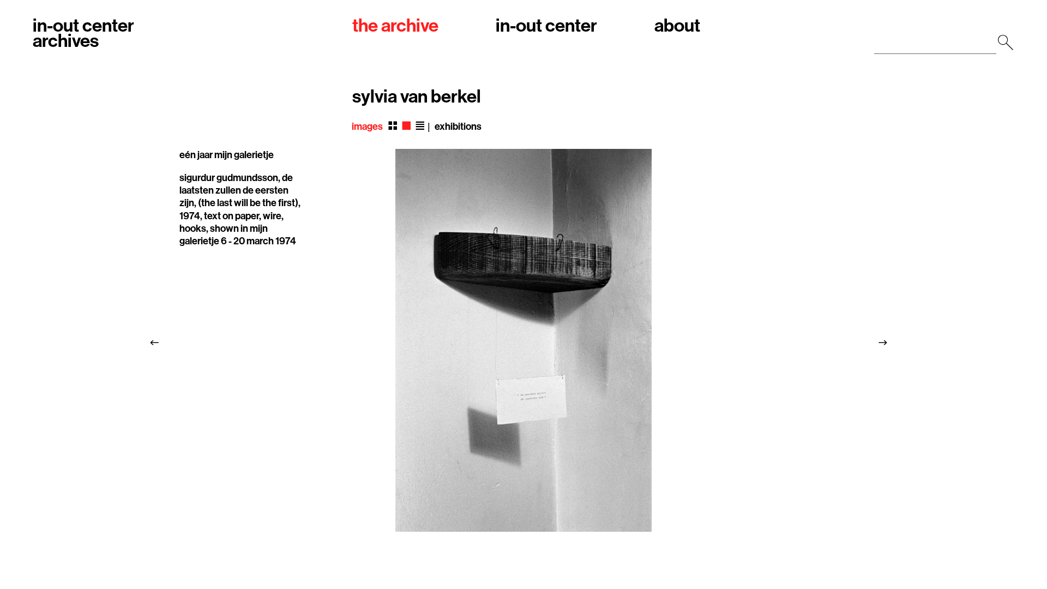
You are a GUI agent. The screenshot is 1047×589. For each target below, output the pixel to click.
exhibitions (458, 126)
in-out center (546, 26)
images (367, 126)
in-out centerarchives (83, 34)
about (677, 26)
